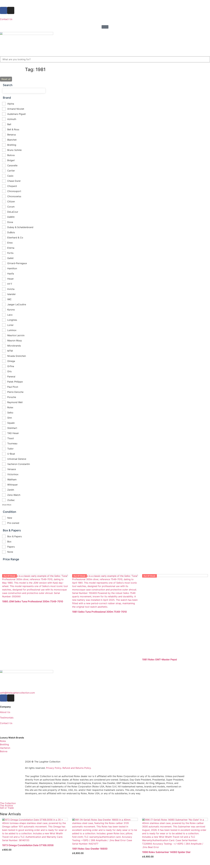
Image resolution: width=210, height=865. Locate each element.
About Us (5, 712)
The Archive (6, 805)
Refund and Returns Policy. (76, 767)
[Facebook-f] (3, 10)
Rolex (3, 741)
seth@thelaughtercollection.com (17, 692)
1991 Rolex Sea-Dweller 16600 (89, 848)
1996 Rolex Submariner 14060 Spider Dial (166, 852)
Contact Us (6, 19)
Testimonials (6, 717)
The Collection (8, 803)
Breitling (4, 744)
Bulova (3, 751)
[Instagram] (10, 10)
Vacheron (5, 747)
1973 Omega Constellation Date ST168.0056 (28, 845)
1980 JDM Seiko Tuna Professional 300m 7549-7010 (32, 601)
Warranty (5, 728)
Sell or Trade (7, 808)
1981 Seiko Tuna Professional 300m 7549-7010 (99, 611)
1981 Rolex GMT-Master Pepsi (159, 659)
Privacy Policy (53, 767)
